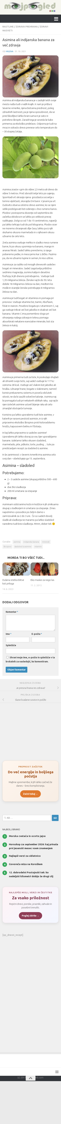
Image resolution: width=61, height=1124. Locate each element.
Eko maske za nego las (42, 580)
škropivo (7, 546)
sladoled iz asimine (22, 546)
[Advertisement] (30, 730)
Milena (9, 51)
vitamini (38, 546)
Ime (8, 634)
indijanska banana (31, 542)
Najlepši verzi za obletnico (25, 856)
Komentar (12, 612)
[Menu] (57, 1072)
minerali (45, 542)
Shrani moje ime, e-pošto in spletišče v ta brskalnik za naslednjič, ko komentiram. (30, 659)
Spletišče (11, 645)
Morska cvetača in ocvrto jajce (27, 836)
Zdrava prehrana (27, 26)
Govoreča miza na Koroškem (25, 864)
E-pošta (37, 634)
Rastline (8, 26)
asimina (17, 542)
